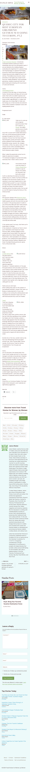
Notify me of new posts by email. (12, 674)
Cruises (3, 737)
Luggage (17, 433)
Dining (21, 428)
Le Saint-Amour (6, 253)
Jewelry (11, 433)
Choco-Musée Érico (21, 167)
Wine (12, 439)
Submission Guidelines (20, 757)
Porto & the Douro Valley (8, 735)
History (15, 430)
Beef (4, 425)
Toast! (4, 300)
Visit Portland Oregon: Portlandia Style (12, 710)
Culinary (16, 428)
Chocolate (14, 425)
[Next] (26, 598)
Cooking (10, 428)
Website (5, 667)
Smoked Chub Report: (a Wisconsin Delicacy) (14, 729)
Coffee (4, 428)
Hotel (20, 430)
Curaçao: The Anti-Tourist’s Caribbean (12, 723)
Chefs (8, 425)
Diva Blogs (5, 22)
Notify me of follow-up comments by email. (15, 671)
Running (16, 436)
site (9, 381)
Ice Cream (5, 433)
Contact (11, 757)
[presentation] (15, 590)
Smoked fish (22, 436)
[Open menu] (28, 2)
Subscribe (23, 418)
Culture (3, 720)
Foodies (10, 430)
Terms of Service (8, 760)
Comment (6, 635)
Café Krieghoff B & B (7, 90)
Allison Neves (7, 606)
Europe (4, 430)
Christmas (21, 425)
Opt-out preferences (20, 760)
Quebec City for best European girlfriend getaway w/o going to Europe (7, 565)
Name (5, 654)
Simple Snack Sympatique (13, 361)
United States (6, 439)
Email (4, 660)
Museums (23, 433)
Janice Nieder (6, 38)
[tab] (13, 615)
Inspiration (4, 706)
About (5, 757)
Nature (4, 436)
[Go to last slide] (4, 598)
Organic (10, 436)
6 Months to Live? (23, 562)
